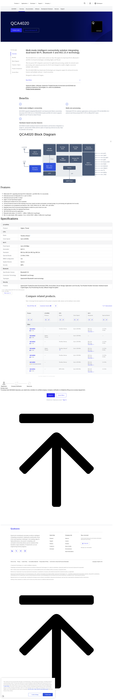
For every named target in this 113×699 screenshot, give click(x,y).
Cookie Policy (24, 561)
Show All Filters (31, 305)
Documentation (29, 8)
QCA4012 (32, 329)
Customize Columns (45, 305)
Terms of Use (13, 561)
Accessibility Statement (33, 561)
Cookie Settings (35, 694)
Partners (51, 543)
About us (67, 538)
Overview (21, 8)
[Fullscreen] (56, 305)
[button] (59, 561)
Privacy (18, 561)
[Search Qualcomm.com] (85, 3)
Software (37, 8)
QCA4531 (32, 369)
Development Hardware (47, 8)
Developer (52, 548)
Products (51, 538)
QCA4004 (32, 355)
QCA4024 (32, 335)
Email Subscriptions (69, 551)
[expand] (111, 141)
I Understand (48, 694)
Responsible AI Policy (44, 561)
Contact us (52, 546)
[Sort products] (31, 319)
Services (57, 8)
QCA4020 (32, 348)
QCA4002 (32, 362)
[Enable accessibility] (3, 696)
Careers (67, 541)
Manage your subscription (86, 547)
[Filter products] (28, 319)
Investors (67, 543)
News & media (68, 546)
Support (62, 8)
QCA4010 (32, 341)
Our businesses (68, 548)
